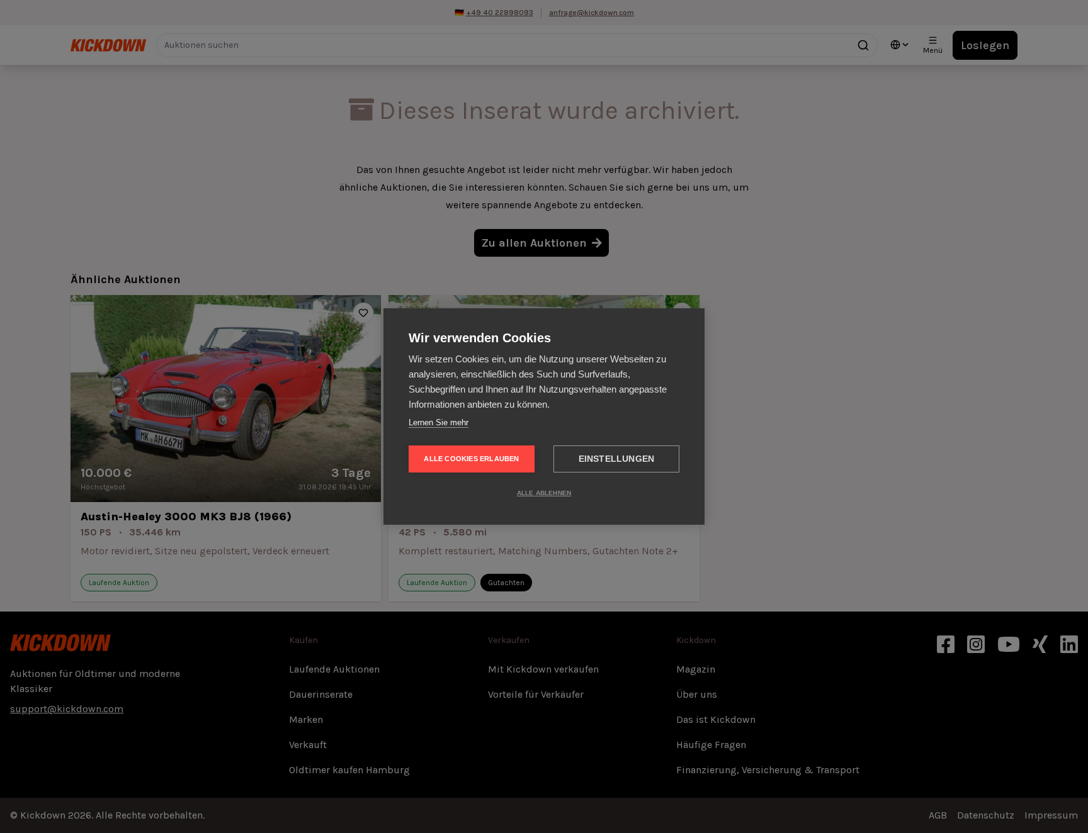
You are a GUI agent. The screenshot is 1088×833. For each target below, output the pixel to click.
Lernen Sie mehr (438, 422)
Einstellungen (617, 459)
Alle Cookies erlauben (471, 458)
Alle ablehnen (544, 492)
